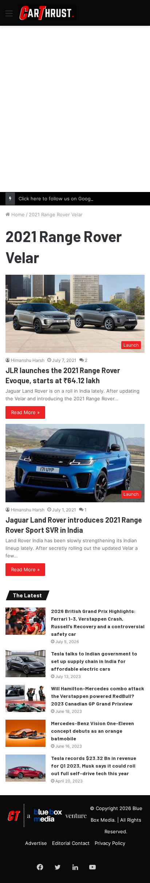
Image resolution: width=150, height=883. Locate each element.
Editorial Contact (71, 843)
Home (17, 214)
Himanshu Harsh (27, 360)
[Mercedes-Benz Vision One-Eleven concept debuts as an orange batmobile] (25, 733)
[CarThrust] (47, 13)
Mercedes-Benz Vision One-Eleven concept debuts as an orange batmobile (92, 730)
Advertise (36, 843)
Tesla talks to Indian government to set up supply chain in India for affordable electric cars (94, 661)
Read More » (25, 412)
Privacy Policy (110, 843)
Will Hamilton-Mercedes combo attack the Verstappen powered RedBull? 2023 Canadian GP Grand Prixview (97, 696)
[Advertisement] (75, 108)
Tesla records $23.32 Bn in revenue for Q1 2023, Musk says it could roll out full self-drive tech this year (93, 765)
